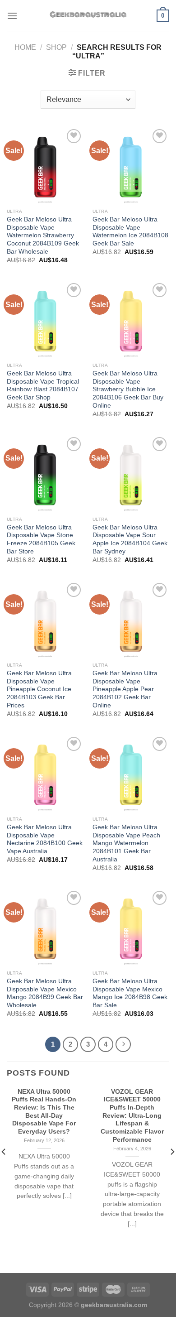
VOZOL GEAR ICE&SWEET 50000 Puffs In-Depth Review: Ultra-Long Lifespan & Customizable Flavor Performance (132, 1115)
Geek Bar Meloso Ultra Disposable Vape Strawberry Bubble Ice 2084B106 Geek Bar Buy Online (128, 389)
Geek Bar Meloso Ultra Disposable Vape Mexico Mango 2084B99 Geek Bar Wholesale (45, 993)
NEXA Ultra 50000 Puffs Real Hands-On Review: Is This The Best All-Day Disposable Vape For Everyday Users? (44, 1111)
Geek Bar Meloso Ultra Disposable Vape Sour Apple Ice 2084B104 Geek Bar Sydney (130, 539)
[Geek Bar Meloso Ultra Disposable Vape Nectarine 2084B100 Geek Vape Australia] (45, 773)
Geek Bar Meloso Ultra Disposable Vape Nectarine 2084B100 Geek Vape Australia (45, 839)
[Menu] (12, 16)
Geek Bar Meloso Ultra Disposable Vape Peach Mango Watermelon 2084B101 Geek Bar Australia (126, 843)
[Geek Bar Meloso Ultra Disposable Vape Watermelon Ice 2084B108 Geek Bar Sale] (131, 165)
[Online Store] (88, 15)
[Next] (123, 1044)
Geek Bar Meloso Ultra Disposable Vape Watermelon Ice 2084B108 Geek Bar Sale (130, 231)
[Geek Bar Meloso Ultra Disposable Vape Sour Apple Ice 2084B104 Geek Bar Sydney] (131, 473)
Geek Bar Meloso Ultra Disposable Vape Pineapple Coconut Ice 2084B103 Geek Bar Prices (39, 689)
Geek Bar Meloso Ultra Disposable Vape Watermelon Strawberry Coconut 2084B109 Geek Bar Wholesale (43, 235)
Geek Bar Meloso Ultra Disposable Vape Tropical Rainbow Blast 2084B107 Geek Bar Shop (43, 385)
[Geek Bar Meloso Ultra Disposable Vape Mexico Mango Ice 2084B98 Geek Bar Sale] (131, 927)
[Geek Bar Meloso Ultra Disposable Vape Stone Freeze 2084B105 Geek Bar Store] (45, 473)
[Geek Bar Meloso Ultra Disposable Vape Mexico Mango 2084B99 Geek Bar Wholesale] (45, 927)
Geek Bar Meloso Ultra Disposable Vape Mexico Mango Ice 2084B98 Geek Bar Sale (130, 993)
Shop (56, 47)
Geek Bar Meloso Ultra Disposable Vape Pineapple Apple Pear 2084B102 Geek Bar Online (125, 689)
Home (25, 47)
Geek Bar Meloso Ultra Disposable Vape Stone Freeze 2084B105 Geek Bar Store (41, 539)
